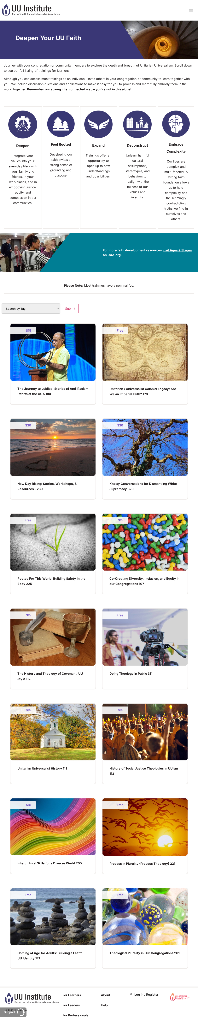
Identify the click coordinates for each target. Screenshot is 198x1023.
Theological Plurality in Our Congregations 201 (144, 953)
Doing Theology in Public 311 (130, 673)
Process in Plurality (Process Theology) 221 (142, 864)
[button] (191, 10)
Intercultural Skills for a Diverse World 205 (49, 863)
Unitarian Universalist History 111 (42, 768)
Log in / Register (146, 994)
